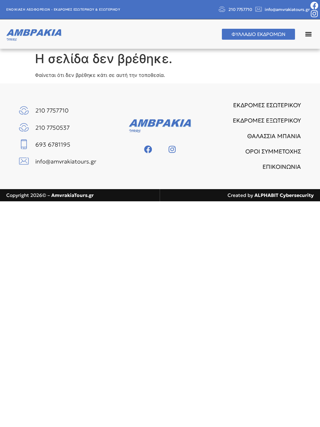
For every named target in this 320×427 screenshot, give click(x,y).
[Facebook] (314, 6)
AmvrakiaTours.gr (72, 195)
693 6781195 (52, 144)
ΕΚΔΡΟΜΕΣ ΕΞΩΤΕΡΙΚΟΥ (267, 120)
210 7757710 (240, 9)
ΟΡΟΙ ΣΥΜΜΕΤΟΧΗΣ (273, 151)
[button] (308, 34)
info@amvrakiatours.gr (287, 9)
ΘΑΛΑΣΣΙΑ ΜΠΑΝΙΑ (274, 136)
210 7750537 (52, 127)
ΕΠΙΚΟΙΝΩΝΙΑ (281, 166)
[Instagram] (314, 14)
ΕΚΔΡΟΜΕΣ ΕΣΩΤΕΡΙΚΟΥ (267, 105)
